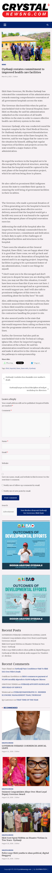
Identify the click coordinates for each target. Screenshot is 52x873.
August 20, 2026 (7, 797)
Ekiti (7, 368)
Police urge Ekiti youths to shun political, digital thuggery (26, 650)
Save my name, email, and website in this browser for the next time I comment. (25, 478)
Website (5, 463)
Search (5, 505)
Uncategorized (7, 743)
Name (5, 441)
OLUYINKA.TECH (41, 869)
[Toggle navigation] (5, 25)
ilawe (18, 368)
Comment (7, 410)
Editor (16, 76)
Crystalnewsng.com (24, 869)
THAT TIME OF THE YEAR (27, 700)
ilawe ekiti (24, 368)
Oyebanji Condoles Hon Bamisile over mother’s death (25, 378)
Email (5, 452)
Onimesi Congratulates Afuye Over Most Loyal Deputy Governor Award (24, 793)
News (4, 64)
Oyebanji (32, 368)
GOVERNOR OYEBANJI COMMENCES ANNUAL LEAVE (24, 635)
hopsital (13, 368)
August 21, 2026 (7, 751)
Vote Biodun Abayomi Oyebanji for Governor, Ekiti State (34, 511)
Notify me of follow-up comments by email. (22, 485)
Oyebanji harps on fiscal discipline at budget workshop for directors (27, 388)
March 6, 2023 (7, 76)
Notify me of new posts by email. (17, 491)
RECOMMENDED (11, 707)
